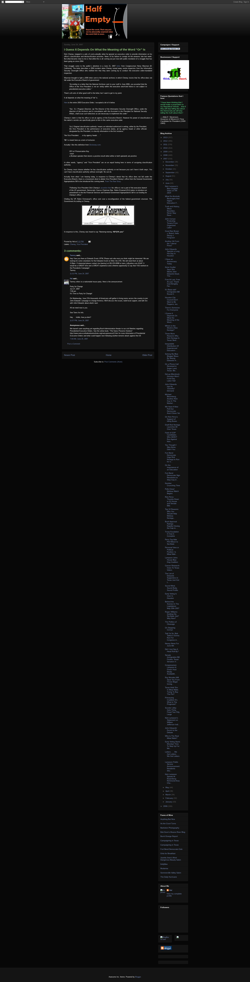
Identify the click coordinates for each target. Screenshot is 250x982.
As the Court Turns (168, 823)
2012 (165, 141)
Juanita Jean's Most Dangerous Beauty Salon (170, 859)
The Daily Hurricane (168, 877)
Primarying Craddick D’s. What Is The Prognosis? (171, 701)
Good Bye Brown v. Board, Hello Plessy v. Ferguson (172, 234)
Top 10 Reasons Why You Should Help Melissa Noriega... (171, 513)
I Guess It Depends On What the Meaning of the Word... (172, 317)
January (169, 802)
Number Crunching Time (172, 484)
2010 (165, 148)
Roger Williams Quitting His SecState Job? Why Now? (172, 615)
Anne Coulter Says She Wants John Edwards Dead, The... (172, 271)
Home (108, 355)
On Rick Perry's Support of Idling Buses (171, 419)
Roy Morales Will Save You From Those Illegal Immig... (172, 680)
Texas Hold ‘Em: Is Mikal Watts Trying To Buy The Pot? (171, 690)
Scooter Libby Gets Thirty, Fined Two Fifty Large (172, 711)
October (169, 169)
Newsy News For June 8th (172, 644)
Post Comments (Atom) (113, 362)
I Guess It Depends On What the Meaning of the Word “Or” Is (104, 49)
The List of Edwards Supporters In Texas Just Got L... (172, 577)
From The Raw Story (113, 181)
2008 (165, 155)
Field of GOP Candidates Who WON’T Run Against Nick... (171, 437)
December (170, 162)
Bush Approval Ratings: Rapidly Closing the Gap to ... (172, 525)
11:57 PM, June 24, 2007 (79, 320)
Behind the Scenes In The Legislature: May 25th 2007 (172, 605)
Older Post (147, 355)
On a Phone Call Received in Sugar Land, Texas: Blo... (172, 367)
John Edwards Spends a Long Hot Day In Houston (172, 252)
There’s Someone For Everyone (172, 309)
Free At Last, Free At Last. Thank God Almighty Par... (172, 282)
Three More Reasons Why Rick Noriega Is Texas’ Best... (172, 337)
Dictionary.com (95, 145)
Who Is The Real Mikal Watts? (172, 737)
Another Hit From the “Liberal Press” (172, 243)
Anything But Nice (167, 819)
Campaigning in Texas (169, 840)
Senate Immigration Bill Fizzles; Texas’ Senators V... (172, 658)
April (167, 791)
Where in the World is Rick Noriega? (171, 328)
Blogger (138, 977)
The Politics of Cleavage (171, 623)
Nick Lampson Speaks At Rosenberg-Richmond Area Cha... (172, 778)
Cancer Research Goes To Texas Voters (172, 568)
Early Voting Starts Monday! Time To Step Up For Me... (172, 745)
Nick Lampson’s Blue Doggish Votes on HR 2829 (171, 189)
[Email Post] (89, 242)
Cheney (73, 244)
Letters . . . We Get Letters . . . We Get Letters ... (172, 755)
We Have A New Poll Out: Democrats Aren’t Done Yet (172, 410)
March (168, 795)
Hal (71, 279)
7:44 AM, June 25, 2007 (79, 339)
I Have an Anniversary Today (171, 261)
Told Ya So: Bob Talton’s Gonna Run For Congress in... (172, 636)
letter (118, 66)
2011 (165, 144)
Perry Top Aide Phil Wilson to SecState (171, 541)
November (170, 165)
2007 (165, 159)
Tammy (73, 255)
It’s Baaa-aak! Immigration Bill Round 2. (172, 292)
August (168, 176)
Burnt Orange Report (169, 836)
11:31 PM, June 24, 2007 (79, 274)
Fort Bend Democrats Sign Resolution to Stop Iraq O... (172, 476)
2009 (165, 152)
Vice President (82, 244)
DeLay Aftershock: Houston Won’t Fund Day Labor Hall (172, 377)
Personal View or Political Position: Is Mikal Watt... (172, 550)
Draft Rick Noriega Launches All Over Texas (172, 427)
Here (66, 103)
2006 (165, 806)
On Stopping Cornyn (170, 629)
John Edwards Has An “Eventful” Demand (171, 387)
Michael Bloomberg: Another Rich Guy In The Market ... (171, 398)
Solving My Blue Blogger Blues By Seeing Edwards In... (171, 357)
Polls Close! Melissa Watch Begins (172, 491)
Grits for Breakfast (167, 853)
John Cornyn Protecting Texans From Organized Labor (171, 223)
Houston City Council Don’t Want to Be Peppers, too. (171, 300)
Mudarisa (164, 868)
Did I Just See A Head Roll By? (172, 650)
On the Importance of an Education (171, 467)
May (167, 787)
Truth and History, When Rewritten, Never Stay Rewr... (172, 210)
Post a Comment (73, 344)
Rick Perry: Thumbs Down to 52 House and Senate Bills (172, 501)
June (167, 183)
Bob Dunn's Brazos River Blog (172, 832)
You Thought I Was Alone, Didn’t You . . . (171, 447)
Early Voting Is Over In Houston (171, 596)
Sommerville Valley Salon (170, 873)
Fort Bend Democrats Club (171, 849)
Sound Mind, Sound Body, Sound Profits (171, 588)
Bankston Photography (169, 828)
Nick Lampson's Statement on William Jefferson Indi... (172, 721)
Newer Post (69, 355)
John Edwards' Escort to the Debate (171, 730)
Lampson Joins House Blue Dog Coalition (171, 560)
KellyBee (164, 864)
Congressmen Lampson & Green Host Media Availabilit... (171, 669)
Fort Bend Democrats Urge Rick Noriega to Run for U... (172, 457)
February (169, 798)
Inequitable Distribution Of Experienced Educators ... (172, 347)
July (167, 180)
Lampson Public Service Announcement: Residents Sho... (172, 766)
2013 (165, 137)
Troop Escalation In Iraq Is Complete (172, 534)
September (170, 172)
